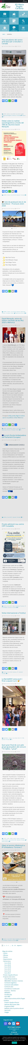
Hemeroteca (7, 961)
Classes (5, 957)
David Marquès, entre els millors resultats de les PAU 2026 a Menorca (13, 320)
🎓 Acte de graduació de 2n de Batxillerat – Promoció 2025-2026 (14, 204)
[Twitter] (13, 1023)
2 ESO (8, 838)
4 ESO (14, 838)
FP (25, 606)
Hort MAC (7, 996)
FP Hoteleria (4, 607)
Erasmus (15, 672)
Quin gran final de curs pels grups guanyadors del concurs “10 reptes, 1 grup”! (14, 747)
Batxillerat (9, 428)
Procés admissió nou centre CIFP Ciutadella (13, 525)
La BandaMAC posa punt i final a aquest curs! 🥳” (12, 680)
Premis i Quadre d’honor (10, 975)
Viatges (7, 1012)
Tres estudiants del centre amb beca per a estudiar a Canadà (12, 42)
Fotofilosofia (8, 994)
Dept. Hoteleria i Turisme (18, 606)
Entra (25, 1)
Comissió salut (9, 987)
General (14, 115)
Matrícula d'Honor (20, 313)
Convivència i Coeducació (12, 989)
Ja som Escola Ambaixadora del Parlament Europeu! (14, 436)
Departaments (7, 959)
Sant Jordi (7, 1010)
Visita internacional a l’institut (14, 613)
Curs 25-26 (12, 114)
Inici (3, 34)
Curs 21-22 (8, 971)
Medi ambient (5, 841)
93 (15, 945)
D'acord (14, 1042)
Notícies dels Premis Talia (12, 1004)
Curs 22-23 (8, 969)
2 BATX (5, 195)
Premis (12, 313)
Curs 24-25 (8, 965)
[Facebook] (9, 1023)
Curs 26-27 (18, 114)
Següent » (19, 945)
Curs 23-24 (8, 967)
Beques (24, 115)
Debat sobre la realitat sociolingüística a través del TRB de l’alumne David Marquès (13, 124)
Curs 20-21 (8, 973)
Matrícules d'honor (6, 430)
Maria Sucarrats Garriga (8, 129)
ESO (19, 738)
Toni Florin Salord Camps (9, 46)
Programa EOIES (9, 1006)
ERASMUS (7, 992)
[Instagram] (5, 1023)
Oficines (5, 955)
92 (12, 945)
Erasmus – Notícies (10, 991)
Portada (18, 115)
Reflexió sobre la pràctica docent (14, 1008)
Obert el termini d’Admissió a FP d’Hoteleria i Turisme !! (13, 846)
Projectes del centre (9, 977)
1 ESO (4, 838)
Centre (8, 114)
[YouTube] (18, 1023)
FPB (23, 738)
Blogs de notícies (7, 951)
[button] (13, 228)
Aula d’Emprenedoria (11, 979)
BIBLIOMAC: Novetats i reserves (14, 981)
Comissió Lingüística (10, 983)
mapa (11, 1034)
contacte (16, 1034)
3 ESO (4, 114)
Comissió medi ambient (11, 985)
